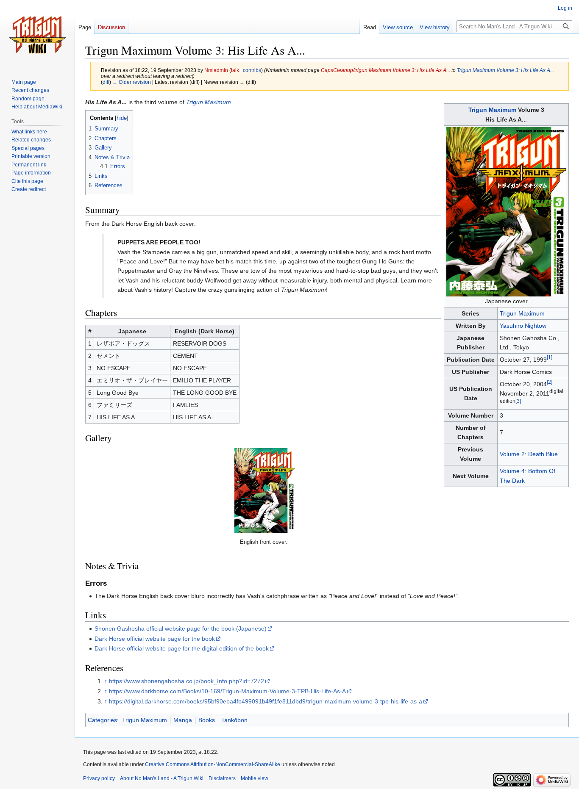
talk (235, 70)
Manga (182, 720)
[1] (549, 357)
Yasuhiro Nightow (523, 325)
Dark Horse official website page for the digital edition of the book (182, 648)
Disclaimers (222, 778)
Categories (102, 720)
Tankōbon (234, 720)
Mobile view (254, 778)
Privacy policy (99, 778)
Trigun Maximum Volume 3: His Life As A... (505, 70)
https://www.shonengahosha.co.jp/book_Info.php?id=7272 (186, 681)
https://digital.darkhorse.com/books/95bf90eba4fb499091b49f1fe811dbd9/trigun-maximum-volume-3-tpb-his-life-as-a (265, 701)
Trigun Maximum (492, 109)
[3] (518, 401)
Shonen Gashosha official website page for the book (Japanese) (181, 628)
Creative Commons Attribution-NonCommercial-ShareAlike (212, 764)
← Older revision (131, 82)
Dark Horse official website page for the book (155, 638)
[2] (549, 382)
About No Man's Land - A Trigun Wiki (161, 778)
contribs (252, 70)
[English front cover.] (264, 490)
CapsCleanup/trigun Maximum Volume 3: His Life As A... (385, 70)
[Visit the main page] (37, 34)
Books (206, 720)
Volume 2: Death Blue (529, 454)
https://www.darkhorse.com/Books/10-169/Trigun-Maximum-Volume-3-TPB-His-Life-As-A (227, 691)
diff (106, 82)
